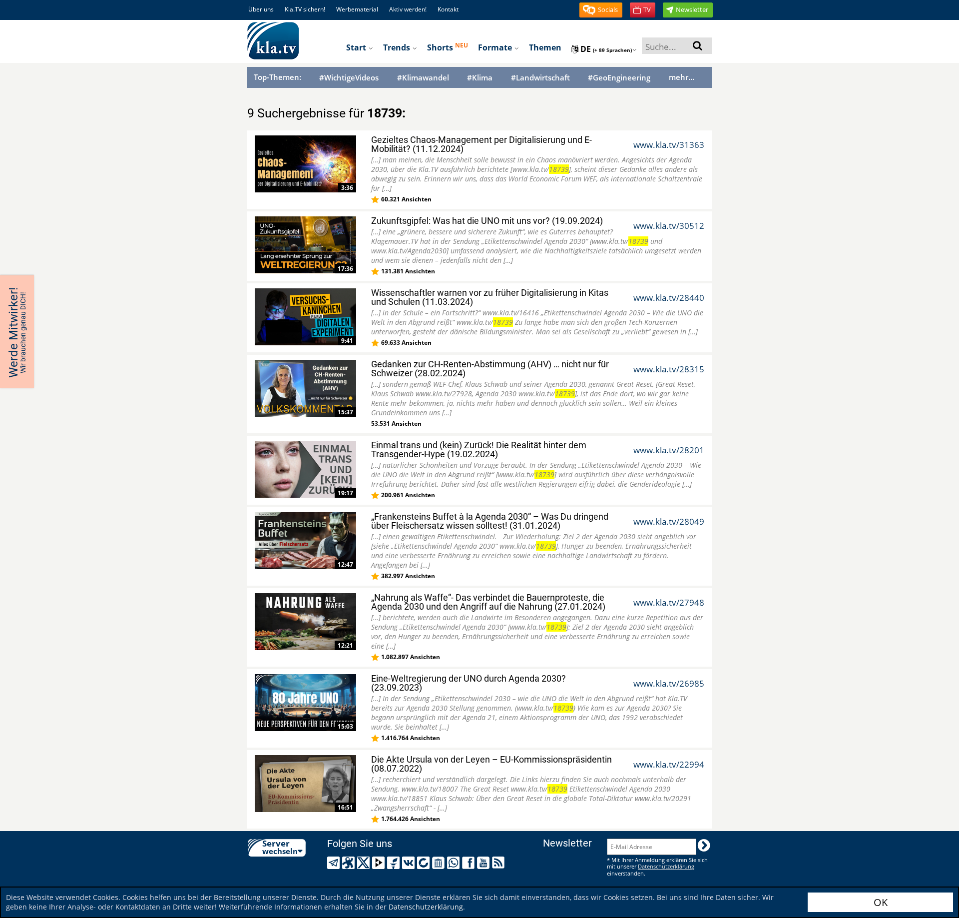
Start (357, 47)
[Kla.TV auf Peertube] (380, 863)
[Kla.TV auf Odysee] (350, 863)
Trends (397, 47)
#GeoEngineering (619, 77)
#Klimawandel (423, 77)
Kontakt (448, 9)
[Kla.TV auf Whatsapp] (455, 863)
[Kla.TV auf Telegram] (335, 863)
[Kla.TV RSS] (499, 863)
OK (881, 902)
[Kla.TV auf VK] (410, 863)
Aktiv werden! (408, 9)
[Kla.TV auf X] (365, 863)
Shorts (447, 47)
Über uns (261, 9)
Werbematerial (357, 9)
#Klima (479, 77)
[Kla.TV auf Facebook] (470, 863)
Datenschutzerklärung (426, 907)
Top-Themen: (277, 77)
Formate (496, 47)
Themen (545, 47)
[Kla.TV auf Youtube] (484, 863)
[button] (600, 9)
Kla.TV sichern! (305, 9)
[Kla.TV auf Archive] (440, 863)
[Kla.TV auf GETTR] (395, 863)
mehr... (681, 77)
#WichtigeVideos (349, 77)
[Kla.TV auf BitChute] (425, 863)
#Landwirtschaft (540, 77)
